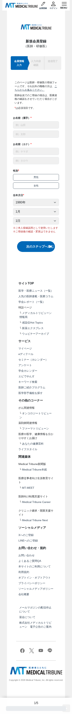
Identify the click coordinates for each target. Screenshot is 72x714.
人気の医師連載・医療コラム (35, 296)
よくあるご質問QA (29, 560)
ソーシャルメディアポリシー (35, 588)
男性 (36, 177)
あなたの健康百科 (33, 443)
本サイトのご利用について (34, 566)
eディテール (25, 354)
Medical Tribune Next (35, 520)
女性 (36, 185)
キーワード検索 (27, 381)
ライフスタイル (27, 449)
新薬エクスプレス (33, 328)
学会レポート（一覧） (31, 301)
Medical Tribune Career (36, 502)
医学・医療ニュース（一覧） (35, 290)
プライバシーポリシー (31, 583)
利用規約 (23, 572)
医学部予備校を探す (30, 393)
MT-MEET (28, 487)
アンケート (25, 365)
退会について (27, 617)
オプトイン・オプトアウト (34, 577)
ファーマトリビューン (35, 428)
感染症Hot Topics (32, 322)
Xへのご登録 (26, 535)
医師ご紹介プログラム (31, 387)
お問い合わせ (26, 555)
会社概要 (23, 594)
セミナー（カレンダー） (33, 359)
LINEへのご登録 (28, 540)
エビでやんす (26, 376)
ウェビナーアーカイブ (35, 333)
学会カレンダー (27, 370)
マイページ (25, 348)
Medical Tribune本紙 (34, 469)
